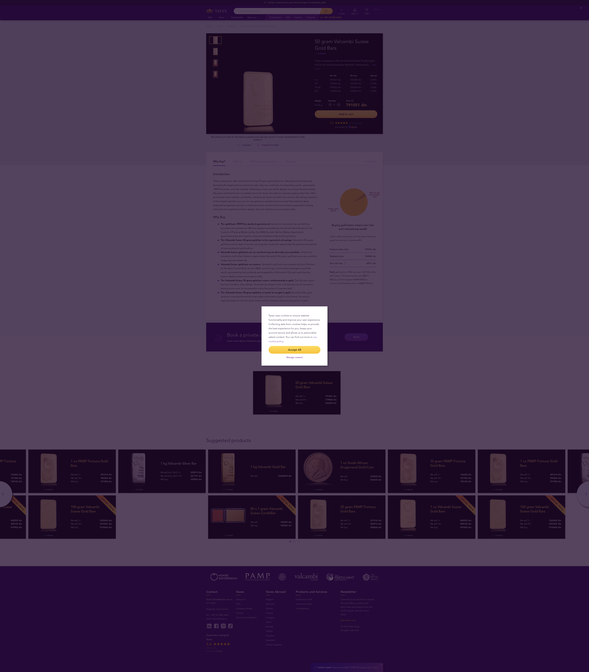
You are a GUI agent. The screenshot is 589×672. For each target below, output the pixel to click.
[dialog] (294, 336)
